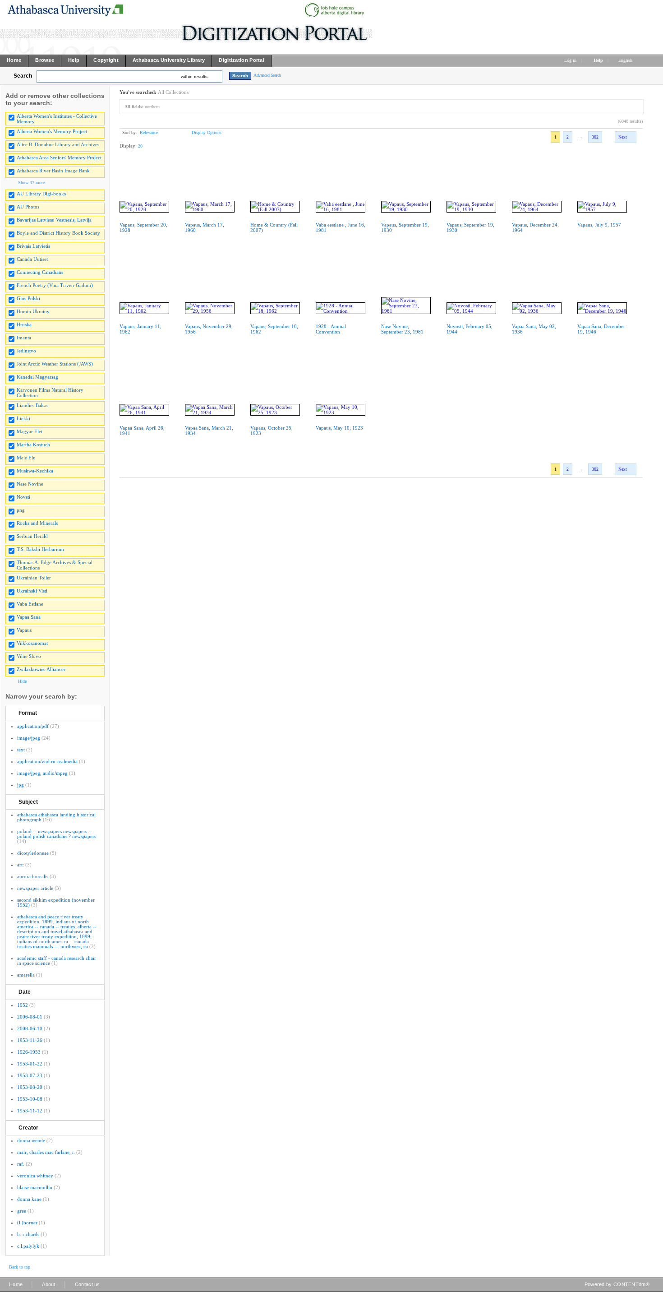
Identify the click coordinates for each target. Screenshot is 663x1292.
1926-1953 (29, 1052)
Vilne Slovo (29, 656)
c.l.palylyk (28, 1246)
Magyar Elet (29, 431)
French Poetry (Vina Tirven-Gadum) (55, 285)
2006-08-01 (29, 1016)
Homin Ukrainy (33, 311)
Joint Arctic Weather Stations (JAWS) (55, 363)
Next (622, 137)
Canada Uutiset (32, 259)
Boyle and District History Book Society (58, 233)
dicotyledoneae (33, 853)
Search (23, 76)
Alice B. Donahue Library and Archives (58, 144)
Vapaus (24, 630)
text (21, 749)
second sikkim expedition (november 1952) (56, 902)
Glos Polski (28, 298)
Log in (570, 60)
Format (27, 713)
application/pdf (33, 726)
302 (595, 136)
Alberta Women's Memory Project (52, 131)
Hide (22, 681)
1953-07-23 (29, 1075)
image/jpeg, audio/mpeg (42, 773)
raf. (20, 1164)
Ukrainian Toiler (34, 577)
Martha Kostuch (33, 444)
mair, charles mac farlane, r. (46, 1152)
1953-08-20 (29, 1087)
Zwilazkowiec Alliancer (41, 669)
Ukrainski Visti (32, 590)
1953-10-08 (29, 1099)
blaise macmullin (34, 1187)
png (21, 510)
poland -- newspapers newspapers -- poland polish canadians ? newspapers (56, 834)
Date (24, 992)
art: (20, 864)
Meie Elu (26, 457)
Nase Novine (30, 483)
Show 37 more (31, 182)
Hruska (24, 324)
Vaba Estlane (30, 604)
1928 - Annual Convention (331, 329)
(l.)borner (27, 1222)
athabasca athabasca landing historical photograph (56, 817)
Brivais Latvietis (33, 246)
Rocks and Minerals (37, 523)
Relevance (149, 132)
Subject (28, 802)
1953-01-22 (29, 1063)
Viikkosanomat (32, 643)
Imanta (24, 337)
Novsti (23, 497)
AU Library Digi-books (41, 193)
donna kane (29, 1199)
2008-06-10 (29, 1028)
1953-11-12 (29, 1110)
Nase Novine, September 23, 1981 (402, 329)
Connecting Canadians (40, 272)
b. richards (28, 1234)
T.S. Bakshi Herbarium (40, 549)
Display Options (206, 132)
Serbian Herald (32, 536)
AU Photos (28, 206)
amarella (26, 974)
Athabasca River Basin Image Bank (53, 170)
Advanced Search (267, 75)
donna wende (31, 1140)
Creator (28, 1128)
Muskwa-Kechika (35, 470)
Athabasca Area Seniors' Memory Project (59, 157)
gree (21, 1210)
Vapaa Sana (29, 617)
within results (194, 76)
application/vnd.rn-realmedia (47, 761)
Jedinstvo (26, 350)
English (626, 60)
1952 (22, 1005)
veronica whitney (35, 1175)
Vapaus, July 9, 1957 (599, 224)
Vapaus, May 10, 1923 (339, 428)
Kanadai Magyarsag (37, 377)
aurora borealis (32, 876)
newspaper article (35, 888)
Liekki (23, 418)
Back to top (19, 1266)
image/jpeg (28, 738)
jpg (20, 784)
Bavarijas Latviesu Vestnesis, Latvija (54, 219)
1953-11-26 (29, 1040)
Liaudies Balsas (32, 405)
